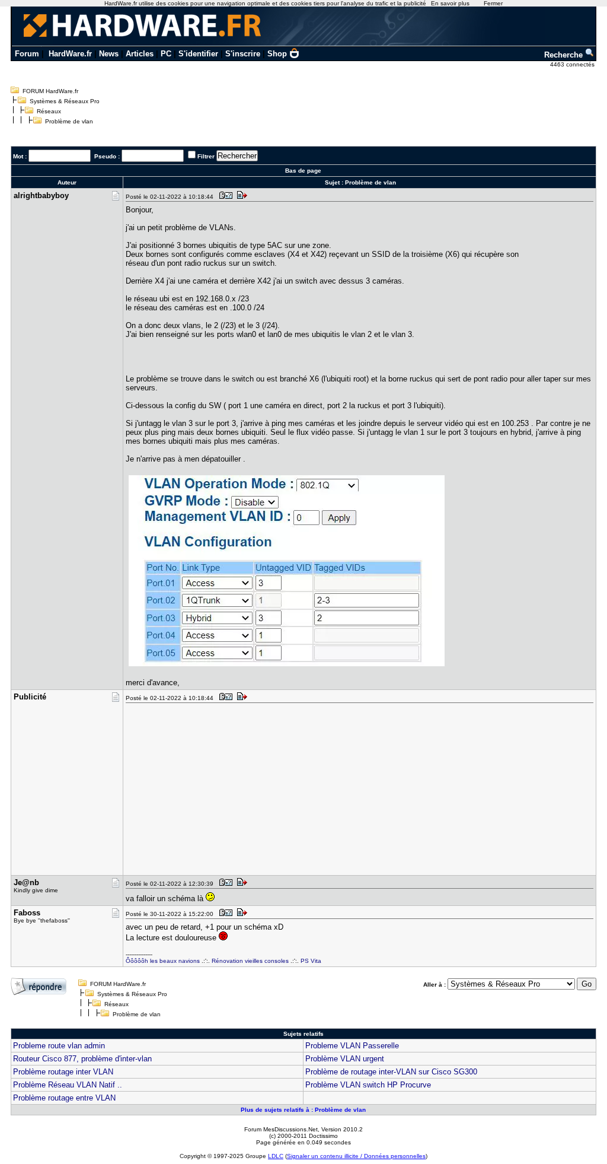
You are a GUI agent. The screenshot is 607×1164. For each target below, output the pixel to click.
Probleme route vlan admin (59, 1045)
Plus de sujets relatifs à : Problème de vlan (303, 1109)
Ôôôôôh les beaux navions (163, 961)
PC (166, 53)
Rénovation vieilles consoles (250, 961)
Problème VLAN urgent (344, 1058)
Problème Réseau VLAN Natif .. (67, 1084)
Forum (27, 53)
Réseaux (49, 111)
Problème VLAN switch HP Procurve (368, 1084)
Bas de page (303, 170)
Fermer (493, 3)
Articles (140, 53)
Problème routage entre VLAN (64, 1097)
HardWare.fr (70, 53)
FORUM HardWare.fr (50, 91)
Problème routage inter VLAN (63, 1071)
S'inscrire (242, 53)
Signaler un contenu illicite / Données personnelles (356, 1156)
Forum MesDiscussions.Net (281, 1129)
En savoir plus (450, 3)
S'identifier (198, 53)
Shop (277, 53)
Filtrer (206, 156)
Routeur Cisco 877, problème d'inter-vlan (82, 1058)
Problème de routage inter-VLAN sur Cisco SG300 (391, 1071)
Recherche (564, 54)
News (109, 53)
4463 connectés (573, 64)
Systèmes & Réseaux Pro (65, 101)
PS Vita (311, 961)
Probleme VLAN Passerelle (352, 1045)
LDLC (275, 1156)
